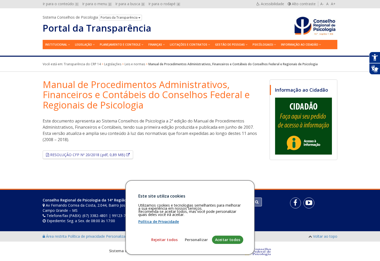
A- (322, 3)
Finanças (155, 44)
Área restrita (56, 236)
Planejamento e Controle (120, 44)
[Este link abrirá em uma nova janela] (303, 126)
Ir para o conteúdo (60, 3)
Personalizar (196, 239)
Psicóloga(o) (263, 44)
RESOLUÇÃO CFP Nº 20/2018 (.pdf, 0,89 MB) (91, 154)
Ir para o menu (96, 3)
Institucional (56, 44)
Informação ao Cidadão (299, 44)
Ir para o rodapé (163, 3)
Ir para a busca (129, 3)
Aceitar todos (227, 239)
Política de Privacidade (158, 221)
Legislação (83, 44)
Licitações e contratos (188, 44)
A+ (333, 3)
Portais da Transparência (119, 17)
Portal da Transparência (97, 28)
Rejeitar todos (164, 239)
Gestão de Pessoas (230, 44)
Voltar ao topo (325, 236)
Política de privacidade (87, 236)
